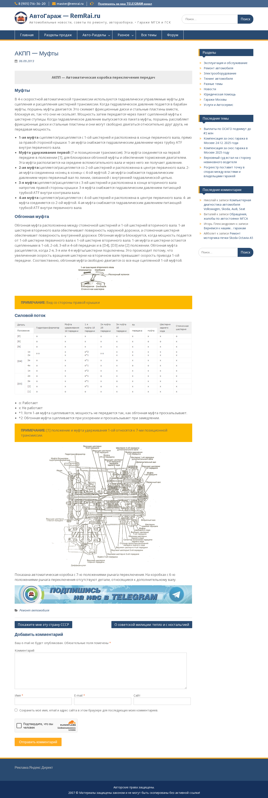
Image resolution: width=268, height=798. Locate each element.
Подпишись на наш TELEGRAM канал (125, 4)
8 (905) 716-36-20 (32, 4)
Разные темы (213, 84)
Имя (19, 695)
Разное (123, 35)
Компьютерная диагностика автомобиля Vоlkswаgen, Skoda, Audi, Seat (227, 204)
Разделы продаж (58, 35)
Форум (172, 35)
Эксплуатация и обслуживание (225, 63)
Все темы (148, 35)
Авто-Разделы (94, 35)
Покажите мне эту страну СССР (43, 624)
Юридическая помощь (220, 94)
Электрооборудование (220, 73)
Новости (210, 89)
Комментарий (24, 650)
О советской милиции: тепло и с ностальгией (152, 624)
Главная (27, 35)
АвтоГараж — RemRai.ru (64, 16)
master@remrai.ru (70, 4)
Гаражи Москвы (215, 99)
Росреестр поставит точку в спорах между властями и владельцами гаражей (224, 171)
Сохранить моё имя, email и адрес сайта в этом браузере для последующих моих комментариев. (88, 710)
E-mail (79, 695)
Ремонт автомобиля (34, 610)
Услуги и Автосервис (218, 105)
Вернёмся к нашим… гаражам (225, 228)
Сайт (137, 695)
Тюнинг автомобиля (218, 79)
